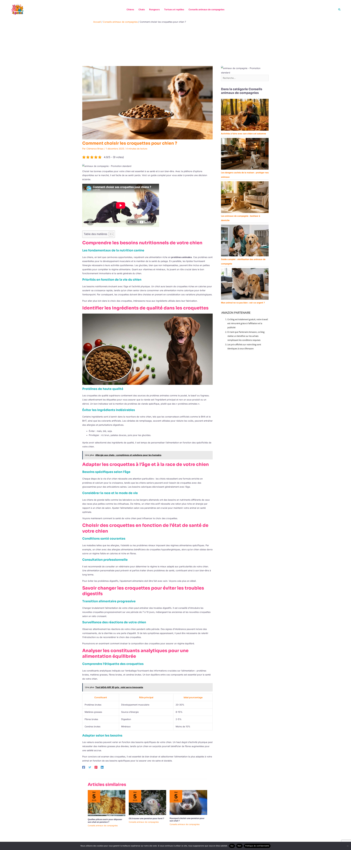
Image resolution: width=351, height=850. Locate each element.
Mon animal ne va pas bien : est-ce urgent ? (243, 302)
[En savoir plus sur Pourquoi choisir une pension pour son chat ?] (188, 802)
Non (239, 846)
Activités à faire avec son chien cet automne (243, 133)
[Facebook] (83, 767)
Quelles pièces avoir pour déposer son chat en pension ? (105, 820)
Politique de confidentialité (257, 846)
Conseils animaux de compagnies (103, 825)
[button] (339, 9)
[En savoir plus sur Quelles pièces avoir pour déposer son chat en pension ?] (106, 802)
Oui (231, 846)
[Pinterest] (96, 767)
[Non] (347, 846)
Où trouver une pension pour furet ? (146, 818)
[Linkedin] (102, 767)
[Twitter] (89, 767)
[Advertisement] (175, 45)
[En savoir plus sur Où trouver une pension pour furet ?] (147, 802)
